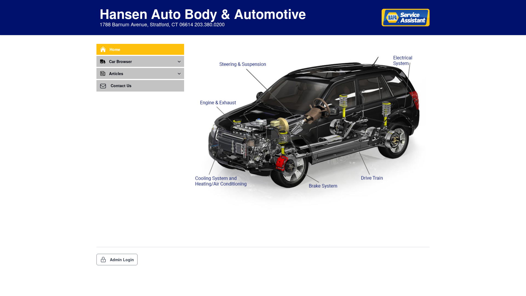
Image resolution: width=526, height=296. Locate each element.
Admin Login (122, 259)
